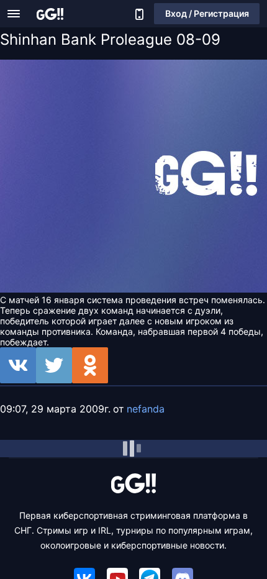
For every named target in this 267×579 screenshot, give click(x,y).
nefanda (146, 409)
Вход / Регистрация (207, 13)
